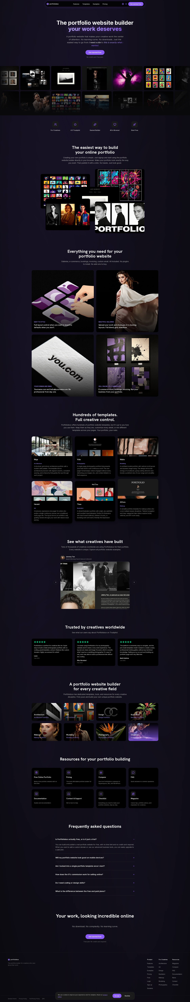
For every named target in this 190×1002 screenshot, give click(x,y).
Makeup (161, 977)
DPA (43, 998)
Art (160, 967)
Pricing (105, 4)
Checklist (175, 985)
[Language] (123, 4)
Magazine (175, 963)
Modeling (162, 981)
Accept (116, 996)
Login (149, 981)
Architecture (163, 963)
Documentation (177, 974)
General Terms (12, 998)
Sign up (149, 985)
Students (150, 988)
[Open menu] (126, 4)
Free (148, 977)
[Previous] (56, 582)
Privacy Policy (23, 998)
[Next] (134, 582)
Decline (127, 996)
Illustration (162, 974)
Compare (175, 967)
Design (161, 970)
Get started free (95, 52)
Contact (174, 981)
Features (76, 4)
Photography (163, 985)
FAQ (173, 970)
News (174, 977)
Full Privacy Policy (34, 998)
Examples (96, 4)
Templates (86, 4)
